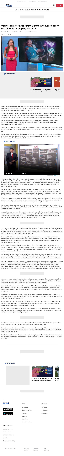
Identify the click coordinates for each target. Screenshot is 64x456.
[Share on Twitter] (8, 34)
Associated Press (5, 31)
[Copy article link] (10, 34)
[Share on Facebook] (6, 34)
